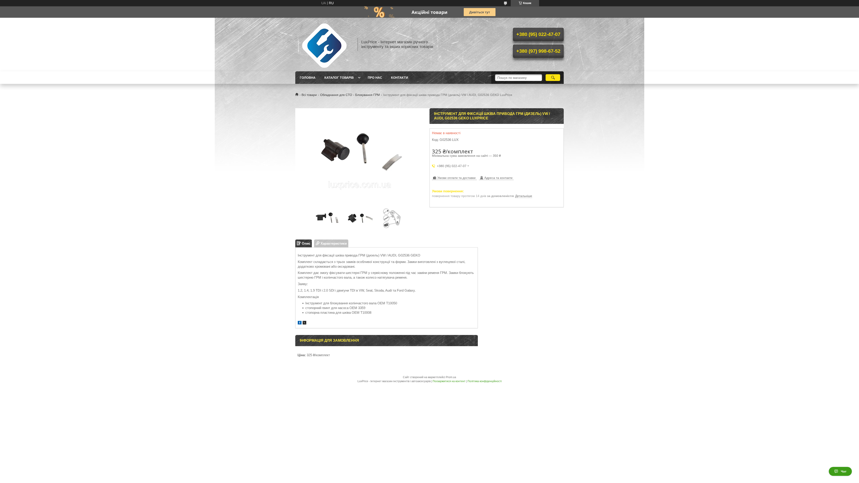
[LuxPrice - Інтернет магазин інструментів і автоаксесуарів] (324, 44)
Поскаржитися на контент (449, 381)
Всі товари (309, 95)
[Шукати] (553, 77)
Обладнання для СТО (336, 95)
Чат (843, 471)
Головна (307, 77)
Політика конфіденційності (485, 381)
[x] (304, 323)
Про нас (375, 77)
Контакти (399, 77)
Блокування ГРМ (367, 95)
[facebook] (300, 323)
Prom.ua (451, 377)
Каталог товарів (339, 77)
